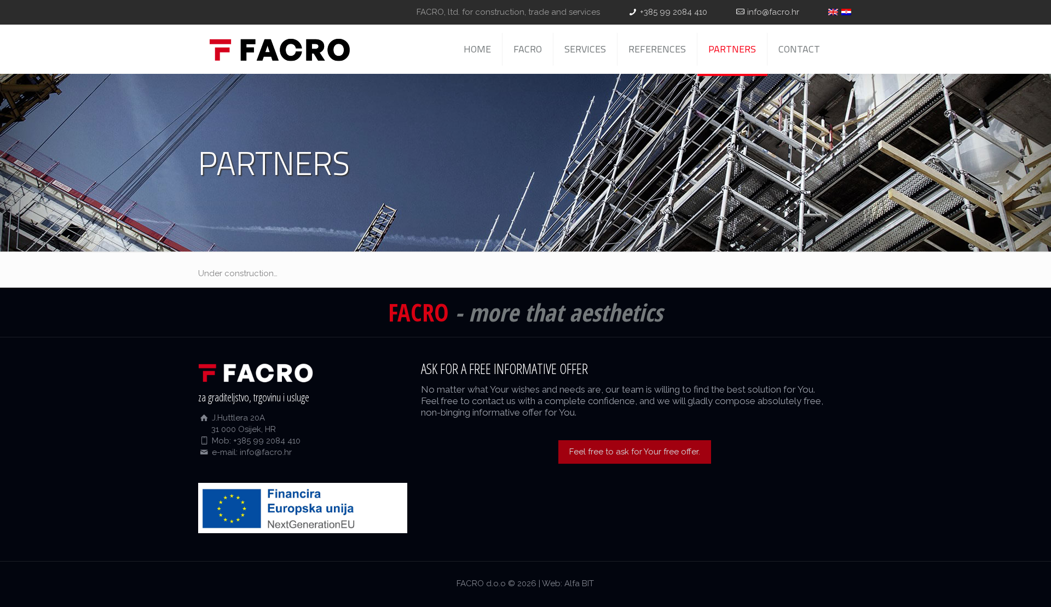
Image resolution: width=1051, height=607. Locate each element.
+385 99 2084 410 (673, 12)
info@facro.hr (773, 12)
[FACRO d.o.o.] (279, 49)
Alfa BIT (579, 583)
